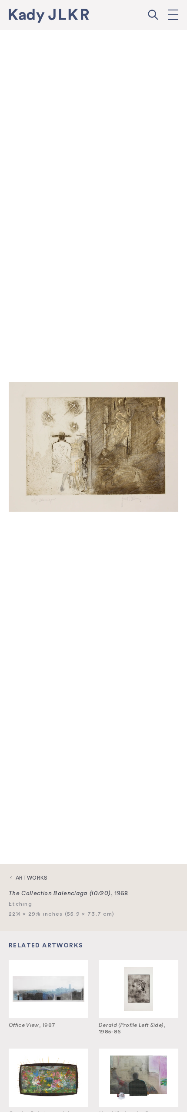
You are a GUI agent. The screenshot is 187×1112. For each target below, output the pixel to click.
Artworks (32, 877)
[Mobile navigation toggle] (173, 15)
